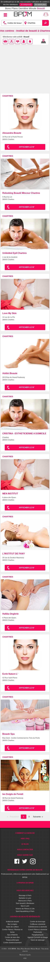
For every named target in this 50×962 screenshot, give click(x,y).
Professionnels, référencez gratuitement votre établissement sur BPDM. (25, 873)
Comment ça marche (25, 833)
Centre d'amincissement (12, 943)
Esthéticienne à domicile (37, 927)
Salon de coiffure (12, 927)
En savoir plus (40, 4)
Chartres (7, 96)
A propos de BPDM (25, 883)
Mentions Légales (25, 955)
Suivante (37, 817)
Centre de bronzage (37, 922)
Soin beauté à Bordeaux (25, 903)
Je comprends (26, 4)
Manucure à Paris (25, 901)
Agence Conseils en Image (38, 937)
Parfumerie (37, 932)
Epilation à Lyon (25, 898)
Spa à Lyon (25, 906)
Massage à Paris (25, 895)
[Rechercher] (45, 23)
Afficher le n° (27, 147)
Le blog (25, 844)
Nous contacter (25, 850)
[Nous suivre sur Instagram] (33, 863)
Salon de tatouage (38, 940)
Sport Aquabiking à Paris (25, 911)
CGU (25, 958)
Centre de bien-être (12, 937)
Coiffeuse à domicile (37, 924)
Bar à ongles (12, 924)
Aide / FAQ (25, 839)
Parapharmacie (37, 935)
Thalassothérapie (12, 940)
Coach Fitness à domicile (37, 930)
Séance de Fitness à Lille (25, 909)
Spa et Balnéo (12, 935)
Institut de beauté (12, 922)
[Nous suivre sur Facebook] (16, 863)
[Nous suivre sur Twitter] (24, 863)
